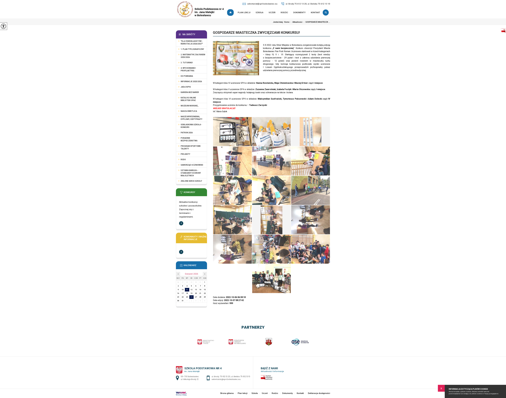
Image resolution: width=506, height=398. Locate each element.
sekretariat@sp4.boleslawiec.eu (262, 4)
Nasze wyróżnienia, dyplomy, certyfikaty (191, 117)
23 (178, 297)
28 (200, 297)
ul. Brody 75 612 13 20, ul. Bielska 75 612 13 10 (308, 4)
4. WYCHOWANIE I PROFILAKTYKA (188, 69)
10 (183, 290)
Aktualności (296, 22)
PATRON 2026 (187, 133)
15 (205, 290)
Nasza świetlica (189, 111)
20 (196, 293)
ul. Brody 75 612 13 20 (221, 376)
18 (187, 293)
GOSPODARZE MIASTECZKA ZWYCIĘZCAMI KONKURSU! (256, 33)
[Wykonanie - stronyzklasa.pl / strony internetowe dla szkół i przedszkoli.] (181, 394)
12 (191, 290)
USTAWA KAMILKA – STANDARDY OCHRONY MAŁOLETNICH (191, 173)
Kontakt (315, 12)
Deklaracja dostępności (319, 393)
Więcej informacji (181, 223)
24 (183, 297)
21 (200, 293)
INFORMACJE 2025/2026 (191, 81)
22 (205, 293)
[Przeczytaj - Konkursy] (195, 193)
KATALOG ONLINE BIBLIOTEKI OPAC (188, 99)
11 (187, 290)
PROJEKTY (185, 154)
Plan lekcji (244, 12)
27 (196, 297)
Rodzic (284, 12)
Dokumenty (299, 12)
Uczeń (272, 12)
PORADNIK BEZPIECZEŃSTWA (189, 139)
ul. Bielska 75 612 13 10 (240, 376)
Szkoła (259, 12)
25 (187, 297)
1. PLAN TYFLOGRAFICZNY (192, 49)
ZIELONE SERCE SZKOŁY (191, 181)
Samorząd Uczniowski (192, 165)
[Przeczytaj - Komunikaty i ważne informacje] (195, 238)
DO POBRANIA (187, 76)
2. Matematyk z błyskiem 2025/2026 (193, 56)
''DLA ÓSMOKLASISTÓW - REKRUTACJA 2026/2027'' (192, 42)
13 (196, 290)
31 (183, 301)
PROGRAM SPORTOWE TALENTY (191, 147)
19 (191, 293)
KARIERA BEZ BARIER (190, 92)
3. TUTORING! (187, 63)
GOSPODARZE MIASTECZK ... (316, 22)
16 (178, 293)
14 (200, 290)
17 (183, 293)
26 (191, 297)
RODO (183, 159)
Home (286, 22)
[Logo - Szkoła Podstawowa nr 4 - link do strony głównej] (201, 9)
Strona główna (230, 12)
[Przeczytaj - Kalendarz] (195, 266)
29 (205, 297)
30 (178, 301)
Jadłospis (186, 87)
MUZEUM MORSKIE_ (190, 106)
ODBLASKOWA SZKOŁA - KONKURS (191, 126)
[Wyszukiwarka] (326, 12)
